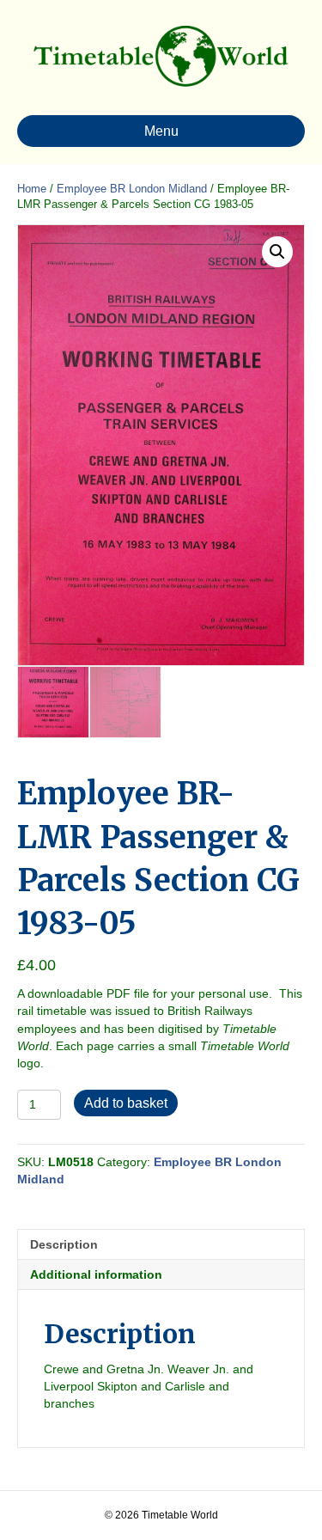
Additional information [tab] (96, 1274)
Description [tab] (64, 1244)
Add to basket (125, 1103)
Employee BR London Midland (132, 188)
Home (31, 188)
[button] (277, 251)
